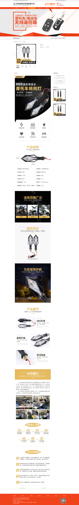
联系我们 (56, 495)
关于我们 (23, 495)
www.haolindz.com (17, 500)
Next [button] (38, 54)
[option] (26, 54)
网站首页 (55, 38)
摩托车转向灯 (64, 38)
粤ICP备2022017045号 (16, 503)
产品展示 (59, 38)
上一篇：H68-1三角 (22, 488)
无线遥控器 (15, 41)
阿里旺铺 (64, 495)
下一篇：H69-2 (44, 488)
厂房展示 (48, 495)
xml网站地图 (34, 502)
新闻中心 (39, 495)
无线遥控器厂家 (18, 502)
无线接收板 (24, 41)
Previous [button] (14, 54)
